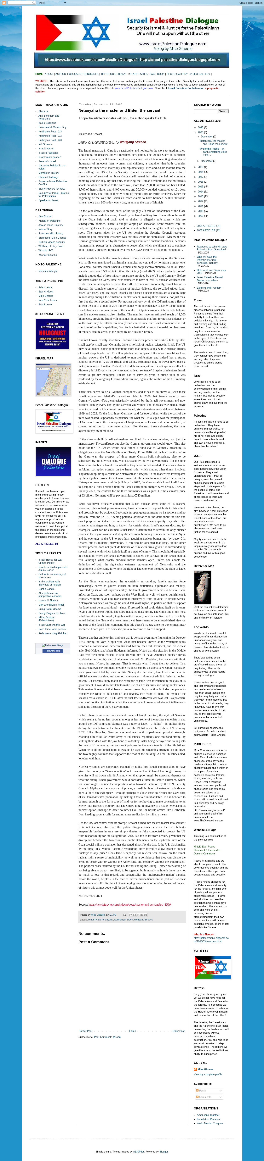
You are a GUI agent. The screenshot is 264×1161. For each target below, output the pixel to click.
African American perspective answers (49, 595)
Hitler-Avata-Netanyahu (100, 919)
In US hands (45, 144)
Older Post (179, 1031)
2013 (201, 196)
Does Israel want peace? (52, 629)
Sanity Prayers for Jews (51, 188)
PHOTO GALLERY (177, 74)
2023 (201, 132)
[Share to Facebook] (142, 915)
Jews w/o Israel (47, 161)
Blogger (163, 1151)
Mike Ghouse (45, 295)
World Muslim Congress (210, 1123)
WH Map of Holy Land (50, 246)
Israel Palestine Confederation (186, 88)
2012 (201, 201)
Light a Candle (46, 588)
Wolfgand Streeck (143, 919)
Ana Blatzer (45, 216)
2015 (201, 186)
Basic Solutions (47, 122)
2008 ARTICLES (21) (208, 226)
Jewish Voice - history (50, 225)
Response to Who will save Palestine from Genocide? (212, 248)
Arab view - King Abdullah (52, 633)
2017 (201, 176)
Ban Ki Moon (45, 291)
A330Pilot (138, 1151)
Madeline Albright (48, 271)
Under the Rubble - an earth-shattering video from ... (213, 151)
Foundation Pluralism (209, 1119)
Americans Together (208, 1115)
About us (43, 111)
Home (132, 1031)
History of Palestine (49, 220)
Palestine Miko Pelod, (50, 233)
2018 (201, 171)
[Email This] (131, 915)
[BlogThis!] (134, 915)
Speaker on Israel (48, 200)
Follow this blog (53, 651)
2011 (201, 206)
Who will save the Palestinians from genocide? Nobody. (207, 259)
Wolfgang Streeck (133, 142)
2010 (201, 211)
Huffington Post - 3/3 (50, 140)
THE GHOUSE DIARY (113, 74)
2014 (201, 191)
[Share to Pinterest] (145, 915)
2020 (201, 167)
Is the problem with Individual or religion (49, 583)
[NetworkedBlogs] (52, 645)
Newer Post (85, 1031)
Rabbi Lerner (45, 304)
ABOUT (49, 74)
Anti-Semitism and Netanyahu (48, 117)
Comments (204, 1097)
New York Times (47, 300)
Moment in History (48, 172)
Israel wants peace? (49, 157)
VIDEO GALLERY (200, 74)
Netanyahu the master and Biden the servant (213, 142)
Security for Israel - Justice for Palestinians (53, 194)
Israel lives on (46, 148)
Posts (202, 1090)
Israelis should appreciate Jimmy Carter (52, 569)
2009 (201, 215)
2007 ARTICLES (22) (208, 230)
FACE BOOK (157, 74)
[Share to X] (138, 915)
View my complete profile (208, 1074)
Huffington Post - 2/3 (50, 131)
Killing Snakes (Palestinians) (46, 619)
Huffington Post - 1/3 (50, 135)
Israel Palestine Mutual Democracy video (210, 279)
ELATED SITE (138, 74)
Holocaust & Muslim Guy (52, 127)
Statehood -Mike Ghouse (52, 237)
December (207, 136)
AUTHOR (60, 74)
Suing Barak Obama (49, 609)
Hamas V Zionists (48, 600)
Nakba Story (45, 229)
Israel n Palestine (48, 152)
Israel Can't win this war (51, 624)
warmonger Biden (123, 919)
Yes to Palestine (47, 254)
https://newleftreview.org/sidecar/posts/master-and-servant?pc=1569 (130, 904)
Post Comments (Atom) (107, 1037)
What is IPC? (45, 250)
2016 (201, 181)
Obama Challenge (48, 177)
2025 (201, 127)
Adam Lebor (45, 287)
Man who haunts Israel (51, 604)
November (207, 160)
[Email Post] (124, 915)
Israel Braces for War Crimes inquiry (50, 561)
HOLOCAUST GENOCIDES (83, 74)
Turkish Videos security (51, 242)
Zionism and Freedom (209, 287)
